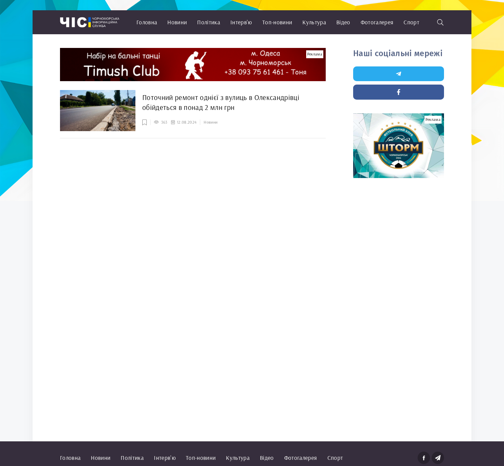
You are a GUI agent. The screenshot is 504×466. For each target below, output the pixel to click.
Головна (146, 22)
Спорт (411, 22)
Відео (343, 22)
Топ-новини (277, 22)
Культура (314, 22)
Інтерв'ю (241, 22)
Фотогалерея (377, 22)
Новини (177, 22)
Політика (208, 22)
